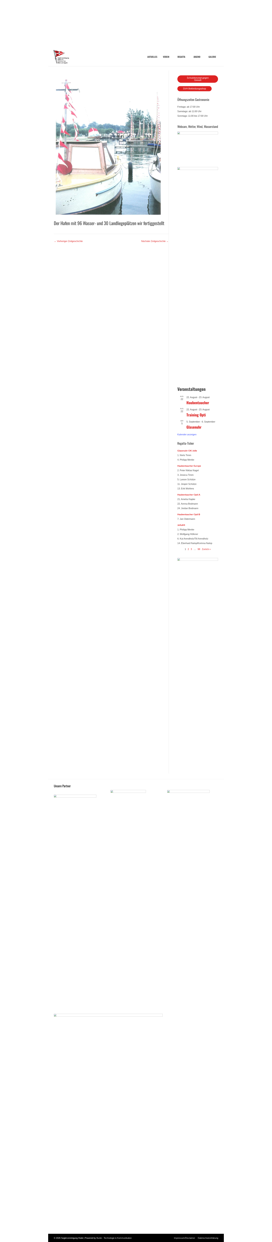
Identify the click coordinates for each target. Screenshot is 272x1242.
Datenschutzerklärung (208, 1238)
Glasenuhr (193, 427)
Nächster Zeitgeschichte (154, 241)
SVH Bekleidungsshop (194, 88)
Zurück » (206, 549)
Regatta (181, 56)
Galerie (212, 56)
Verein (166, 56)
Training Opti (196, 415)
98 (199, 549)
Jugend (197, 56)
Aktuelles (152, 56)
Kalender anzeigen (186, 434)
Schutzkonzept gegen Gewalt (198, 79)
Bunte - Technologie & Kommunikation (114, 1238)
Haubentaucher (197, 402)
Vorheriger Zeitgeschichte (68, 241)
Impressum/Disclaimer (184, 1238)
